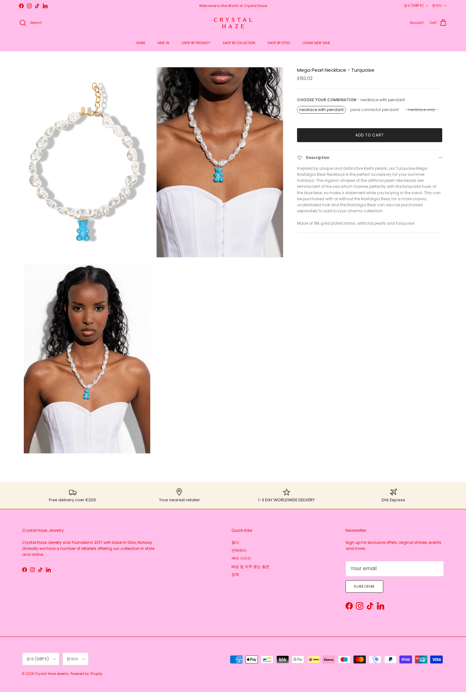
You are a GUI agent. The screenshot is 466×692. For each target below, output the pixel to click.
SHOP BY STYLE (279, 43)
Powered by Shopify (86, 673)
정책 (235, 574)
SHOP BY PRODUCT (196, 43)
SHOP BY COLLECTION (239, 43)
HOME (140, 43)
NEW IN (163, 43)
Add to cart (369, 135)
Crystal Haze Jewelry (52, 673)
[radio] (321, 110)
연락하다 (239, 550)
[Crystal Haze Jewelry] (233, 23)
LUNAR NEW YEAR (316, 43)
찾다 (235, 542)
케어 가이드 (241, 558)
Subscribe (364, 586)
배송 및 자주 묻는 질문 (250, 566)
